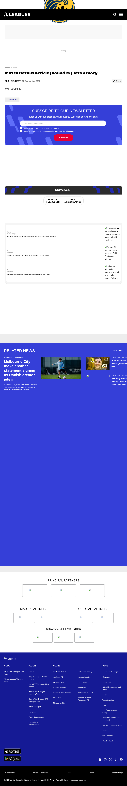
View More (118, 351)
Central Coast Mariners (62, 693)
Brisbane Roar (58, 682)
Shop (68, 773)
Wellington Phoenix (85, 693)
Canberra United (59, 687)
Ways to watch (108, 700)
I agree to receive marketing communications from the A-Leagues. (49, 131)
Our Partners (107, 736)
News (15, 68)
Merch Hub (106, 682)
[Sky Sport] (84, 637)
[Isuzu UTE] (34, 591)
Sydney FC (82, 687)
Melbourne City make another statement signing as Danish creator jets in (19, 370)
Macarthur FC (58, 698)
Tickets (31, 672)
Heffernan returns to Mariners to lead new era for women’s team (28, 274)
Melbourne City (59, 703)
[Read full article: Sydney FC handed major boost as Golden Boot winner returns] (112, 253)
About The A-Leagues (111, 672)
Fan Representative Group (110, 711)
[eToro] (44, 618)
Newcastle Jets (84, 677)
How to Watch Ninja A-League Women (37, 693)
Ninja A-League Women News (13, 680)
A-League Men (12, 100)
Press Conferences (36, 717)
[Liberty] (23, 618)
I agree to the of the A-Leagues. (41, 128)
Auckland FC (58, 677)
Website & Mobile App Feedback (111, 719)
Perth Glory (82, 682)
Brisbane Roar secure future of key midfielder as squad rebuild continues (31, 236)
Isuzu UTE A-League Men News (14, 673)
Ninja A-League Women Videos (38, 678)
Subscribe (63, 137)
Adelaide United (59, 672)
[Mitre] (83, 618)
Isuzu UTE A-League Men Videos (39, 685)
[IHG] (103, 618)
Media (104, 730)
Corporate (106, 677)
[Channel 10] (42, 637)
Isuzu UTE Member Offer (112, 725)
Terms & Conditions (40, 773)
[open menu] (121, 14)
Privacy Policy (39, 128)
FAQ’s (104, 695)
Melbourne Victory (85, 672)
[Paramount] (63, 637)
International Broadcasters (34, 723)
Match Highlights (35, 707)
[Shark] (92, 591)
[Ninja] (63, 591)
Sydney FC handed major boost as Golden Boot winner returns (28, 255)
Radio (104, 705)
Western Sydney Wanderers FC (84, 699)
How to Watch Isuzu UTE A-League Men (38, 700)
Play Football (107, 741)
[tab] (52, 200)
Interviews (32, 712)
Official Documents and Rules (111, 688)
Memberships (117, 773)
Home (7, 68)
